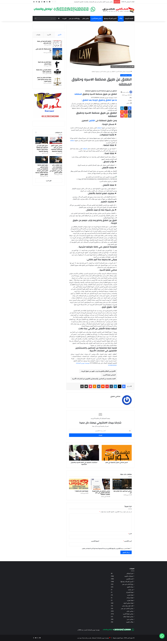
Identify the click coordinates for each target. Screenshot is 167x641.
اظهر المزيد (48, 180)
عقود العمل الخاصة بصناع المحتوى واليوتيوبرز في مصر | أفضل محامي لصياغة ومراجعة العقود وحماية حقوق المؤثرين (41, 170)
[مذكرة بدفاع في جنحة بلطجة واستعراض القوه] (57, 72)
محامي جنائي (85, 18)
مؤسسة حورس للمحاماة (103, 638)
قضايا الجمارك (129, 592)
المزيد (64, 18)
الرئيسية (128, 71)
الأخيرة (49, 34)
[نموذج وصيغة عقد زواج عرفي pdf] (57, 54)
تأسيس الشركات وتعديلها (110, 18)
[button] (162, 636)
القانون (91, 120)
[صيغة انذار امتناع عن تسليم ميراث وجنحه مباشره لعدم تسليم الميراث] (57, 81)
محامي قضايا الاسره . (108, 375)
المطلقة (99, 128)
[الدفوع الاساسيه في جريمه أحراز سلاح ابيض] (57, 43)
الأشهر (59, 34)
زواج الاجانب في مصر (74, 18)
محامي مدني (130, 619)
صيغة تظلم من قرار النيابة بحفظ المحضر (44, 63)
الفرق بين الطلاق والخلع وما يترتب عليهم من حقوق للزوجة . (98, 371)
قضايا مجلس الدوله (128, 603)
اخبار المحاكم (130, 573)
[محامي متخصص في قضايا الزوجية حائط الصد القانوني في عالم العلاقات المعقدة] (100, 484)
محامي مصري (125, 92)
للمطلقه (85, 148)
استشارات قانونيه (128, 576)
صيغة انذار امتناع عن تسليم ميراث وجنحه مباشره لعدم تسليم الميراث (44, 79)
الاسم (130, 533)
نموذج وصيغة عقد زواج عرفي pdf (43, 50)
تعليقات (38, 34)
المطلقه (78, 94)
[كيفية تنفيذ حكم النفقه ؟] (78, 484)
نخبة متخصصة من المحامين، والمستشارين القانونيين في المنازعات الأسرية (93, 378)
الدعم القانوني (129, 579)
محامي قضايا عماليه (128, 616)
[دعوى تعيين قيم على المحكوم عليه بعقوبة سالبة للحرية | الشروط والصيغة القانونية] (41, 140)
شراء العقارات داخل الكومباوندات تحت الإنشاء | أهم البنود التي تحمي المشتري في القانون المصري (56, 169)
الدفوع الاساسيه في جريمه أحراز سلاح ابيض (44, 42)
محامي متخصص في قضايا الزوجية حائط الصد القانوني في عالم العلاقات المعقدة (101, 493)
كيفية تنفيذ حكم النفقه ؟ (81, 491)
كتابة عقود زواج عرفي (127, 605)
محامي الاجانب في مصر (127, 608)
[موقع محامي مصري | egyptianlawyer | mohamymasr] (118, 9)
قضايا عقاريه (130, 600)
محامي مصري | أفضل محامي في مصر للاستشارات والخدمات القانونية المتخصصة (56, 148)
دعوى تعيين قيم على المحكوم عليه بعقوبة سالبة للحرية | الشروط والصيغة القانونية (93, 1)
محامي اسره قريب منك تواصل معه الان (123, 492)
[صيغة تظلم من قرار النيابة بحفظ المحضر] (57, 64)
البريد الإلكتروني (127, 541)
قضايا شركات (129, 597)
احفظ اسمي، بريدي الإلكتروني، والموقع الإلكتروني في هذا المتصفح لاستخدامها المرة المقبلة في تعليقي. (106, 548)
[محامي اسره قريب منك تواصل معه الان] (122, 484)
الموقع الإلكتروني (95, 541)
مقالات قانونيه (129, 622)
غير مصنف (130, 589)
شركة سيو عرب (81, 638)
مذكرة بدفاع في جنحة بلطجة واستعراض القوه (43, 71)
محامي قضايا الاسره (96, 18)
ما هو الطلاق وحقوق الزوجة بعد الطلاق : (99, 100)
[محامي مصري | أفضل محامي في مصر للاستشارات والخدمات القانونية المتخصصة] (55, 140)
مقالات (120, 18)
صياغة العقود (130, 587)
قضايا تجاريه (130, 595)
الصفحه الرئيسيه (129, 18)
